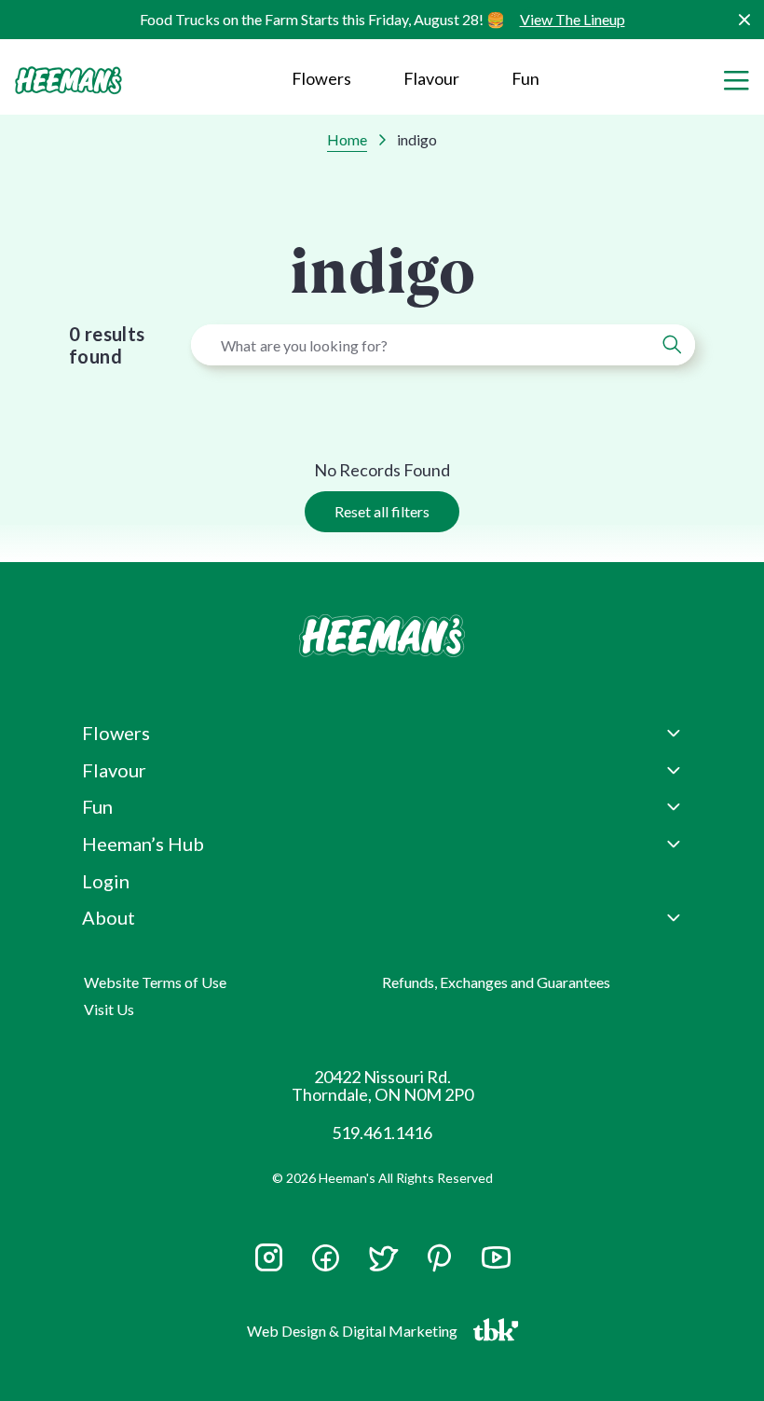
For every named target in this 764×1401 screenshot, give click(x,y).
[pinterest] (439, 1258)
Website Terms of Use (155, 982)
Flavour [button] (431, 78)
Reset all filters (382, 511)
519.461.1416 (382, 1132)
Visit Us (109, 1009)
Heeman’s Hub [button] (143, 843)
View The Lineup (572, 19)
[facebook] (325, 1258)
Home (347, 139)
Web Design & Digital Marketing (355, 1335)
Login (106, 881)
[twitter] (382, 1266)
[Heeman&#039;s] (381, 636)
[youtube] (496, 1266)
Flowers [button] (321, 78)
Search (671, 344)
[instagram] (269, 1266)
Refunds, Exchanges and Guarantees (496, 982)
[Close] (744, 20)
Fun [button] (97, 806)
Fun (525, 78)
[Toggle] (736, 78)
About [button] (108, 917)
